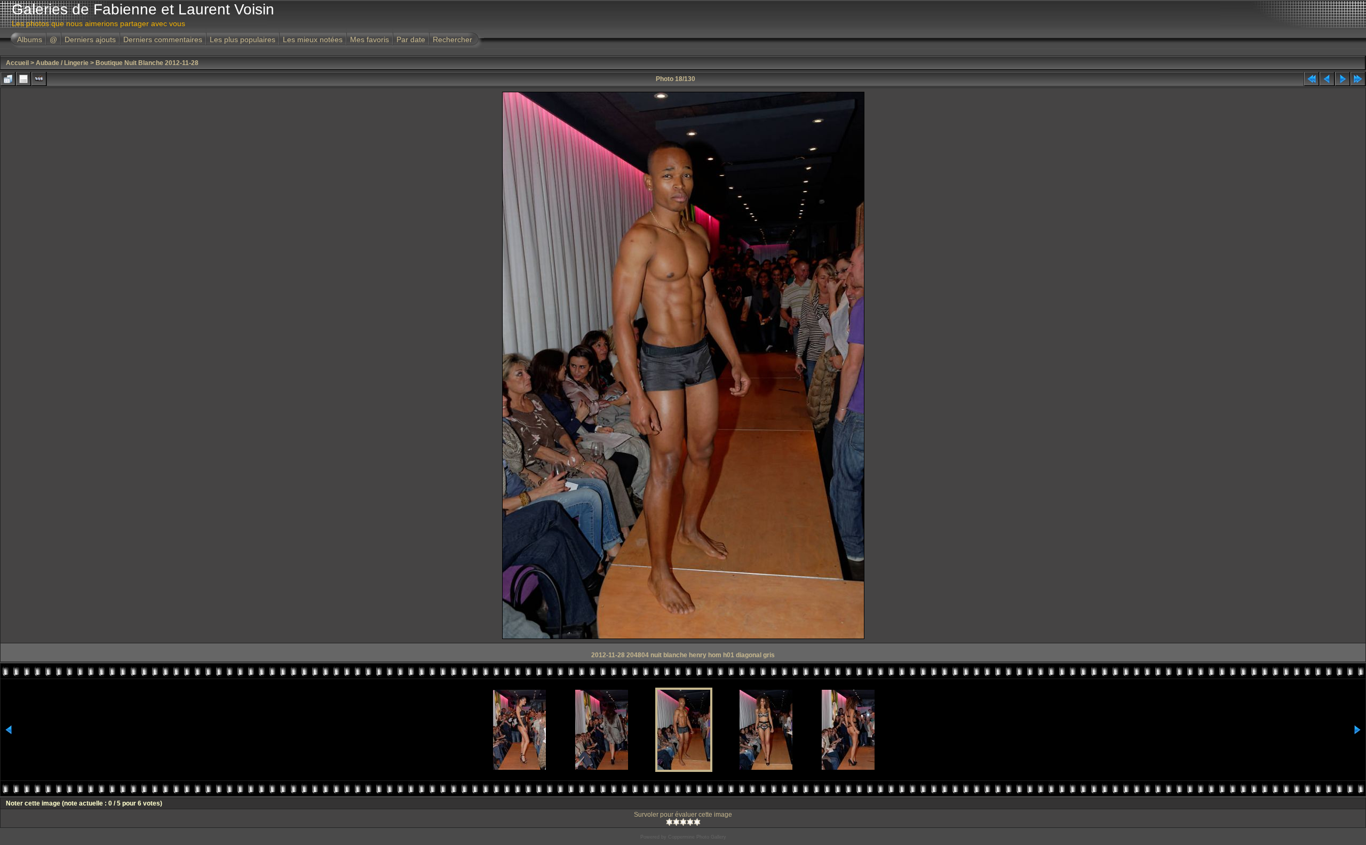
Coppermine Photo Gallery (697, 837)
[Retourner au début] (1311, 79)
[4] (690, 822)
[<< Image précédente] (1327, 79)
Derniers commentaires (162, 39)
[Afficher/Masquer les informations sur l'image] (23, 79)
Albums (29, 39)
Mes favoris (369, 39)
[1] (669, 822)
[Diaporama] (38, 79)
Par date (410, 39)
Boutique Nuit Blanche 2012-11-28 (147, 63)
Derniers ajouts (90, 39)
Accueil (17, 63)
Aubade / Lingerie (62, 63)
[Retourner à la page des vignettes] (8, 79)
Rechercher (452, 39)
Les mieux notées (313, 39)
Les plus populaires (242, 39)
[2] (676, 822)
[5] (697, 822)
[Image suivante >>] (1342, 79)
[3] (683, 822)
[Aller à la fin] (1358, 79)
